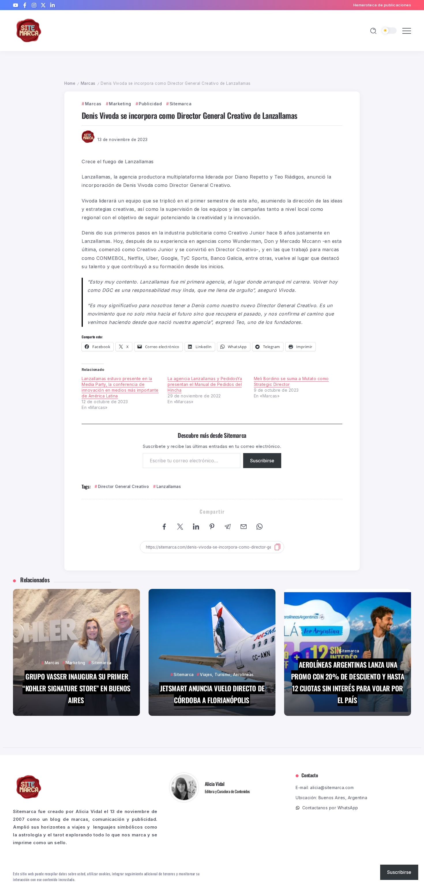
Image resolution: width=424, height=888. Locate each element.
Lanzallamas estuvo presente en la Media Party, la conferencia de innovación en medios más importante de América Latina (120, 387)
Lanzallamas (169, 486)
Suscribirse (262, 460)
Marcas (88, 83)
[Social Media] (15, 5)
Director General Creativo (123, 486)
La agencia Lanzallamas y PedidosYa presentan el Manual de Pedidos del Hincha (205, 384)
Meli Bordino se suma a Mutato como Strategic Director (291, 381)
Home (69, 83)
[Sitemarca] (29, 30)
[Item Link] (76, 652)
